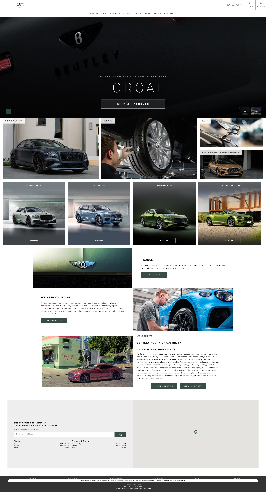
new (214, 362)
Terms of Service (115, 480)
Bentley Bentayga (182, 365)
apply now (154, 275)
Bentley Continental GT (147, 367)
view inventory (193, 386)
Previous (245, 111)
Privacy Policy (128, 480)
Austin (234, 5)
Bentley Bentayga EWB (203, 365)
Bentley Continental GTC (171, 367)
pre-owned (141, 365)
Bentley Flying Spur (197, 367)
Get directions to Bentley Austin (26, 430)
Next (256, 111)
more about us (164, 386)
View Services (54, 320)
